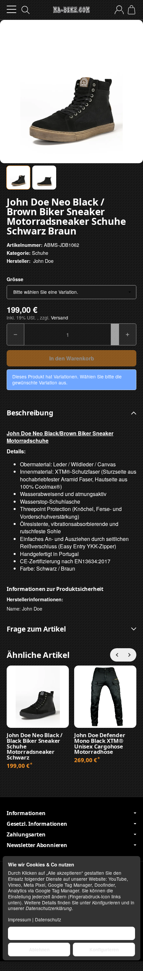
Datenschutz (48, 919)
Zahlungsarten (26, 834)
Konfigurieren (104, 949)
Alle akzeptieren (71, 933)
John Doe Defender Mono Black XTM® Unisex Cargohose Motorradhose (99, 743)
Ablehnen (39, 949)
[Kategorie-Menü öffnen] (11, 9)
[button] (18, 177)
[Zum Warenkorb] (131, 10)
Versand (59, 317)
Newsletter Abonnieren (37, 845)
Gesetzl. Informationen (37, 823)
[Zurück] (116, 655)
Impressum (19, 919)
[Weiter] (129, 655)
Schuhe (40, 252)
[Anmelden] (119, 10)
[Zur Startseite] (71, 10)
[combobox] (71, 292)
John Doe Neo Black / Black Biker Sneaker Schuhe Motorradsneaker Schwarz (35, 746)
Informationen (26, 813)
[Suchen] (25, 10)
